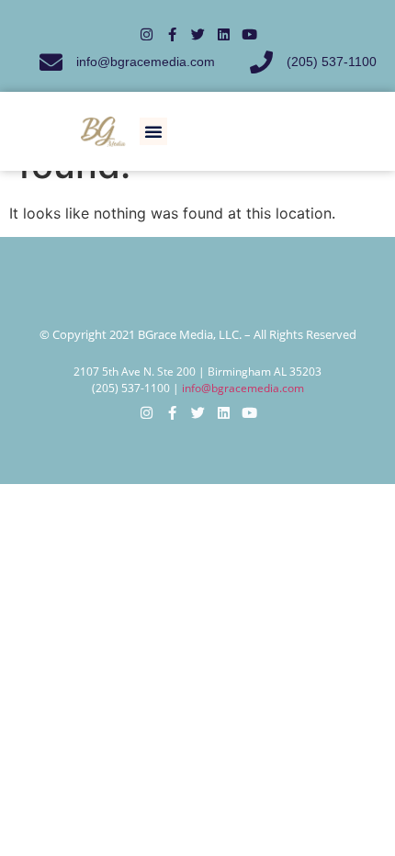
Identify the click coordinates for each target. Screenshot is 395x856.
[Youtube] (249, 34)
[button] (153, 131)
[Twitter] (198, 34)
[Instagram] (146, 34)
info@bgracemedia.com (243, 388)
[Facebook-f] (172, 34)
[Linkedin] (224, 34)
